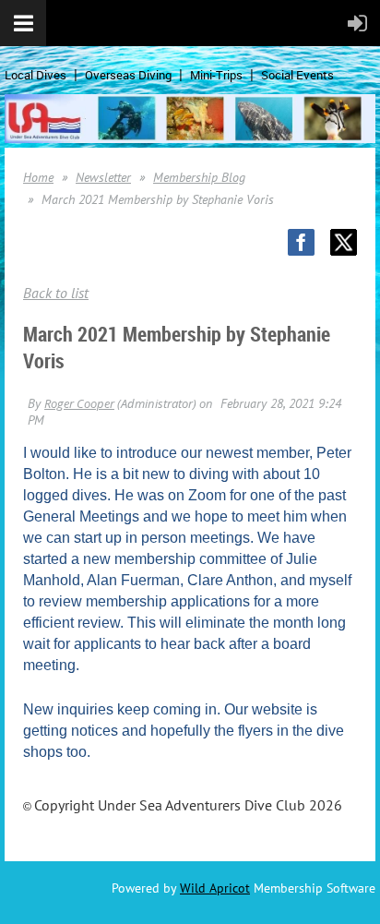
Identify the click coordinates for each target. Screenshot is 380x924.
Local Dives (35, 74)
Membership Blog (199, 177)
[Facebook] (301, 242)
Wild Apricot (215, 888)
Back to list (56, 292)
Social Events (297, 74)
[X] (343, 242)
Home (38, 177)
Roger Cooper (79, 403)
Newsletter (103, 177)
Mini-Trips (216, 74)
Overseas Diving (128, 74)
